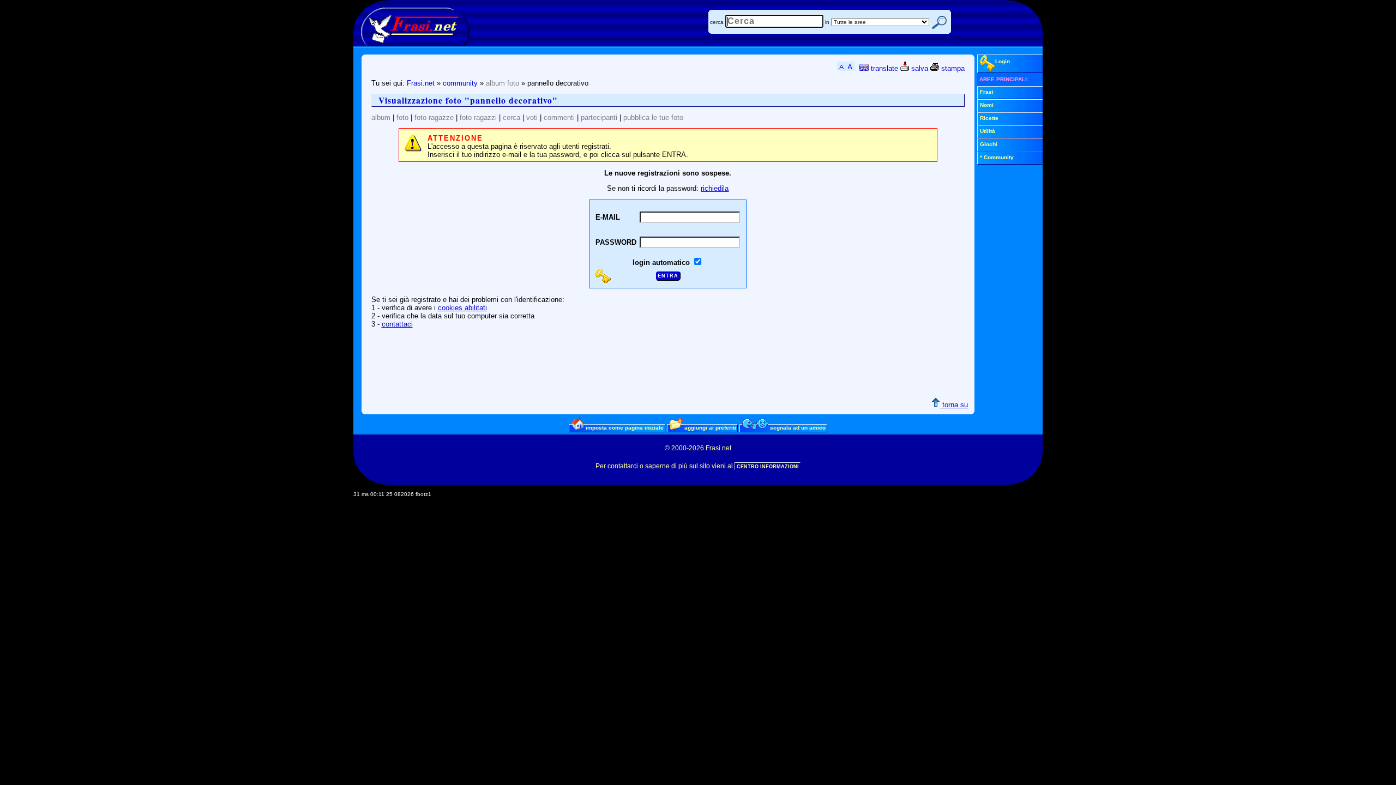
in (827, 22)
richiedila (715, 188)
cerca (717, 22)
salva (918, 68)
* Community (997, 157)
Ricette (989, 118)
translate (883, 68)
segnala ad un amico (797, 428)
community (460, 83)
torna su (954, 405)
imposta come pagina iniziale (624, 428)
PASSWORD (615, 242)
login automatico (662, 262)
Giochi (988, 144)
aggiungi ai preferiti (709, 428)
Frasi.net (421, 83)
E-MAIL (607, 217)
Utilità (987, 131)
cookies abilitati (462, 308)
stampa (952, 68)
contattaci (397, 324)
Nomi (987, 105)
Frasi (987, 92)
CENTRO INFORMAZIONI (768, 466)
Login (1002, 61)
